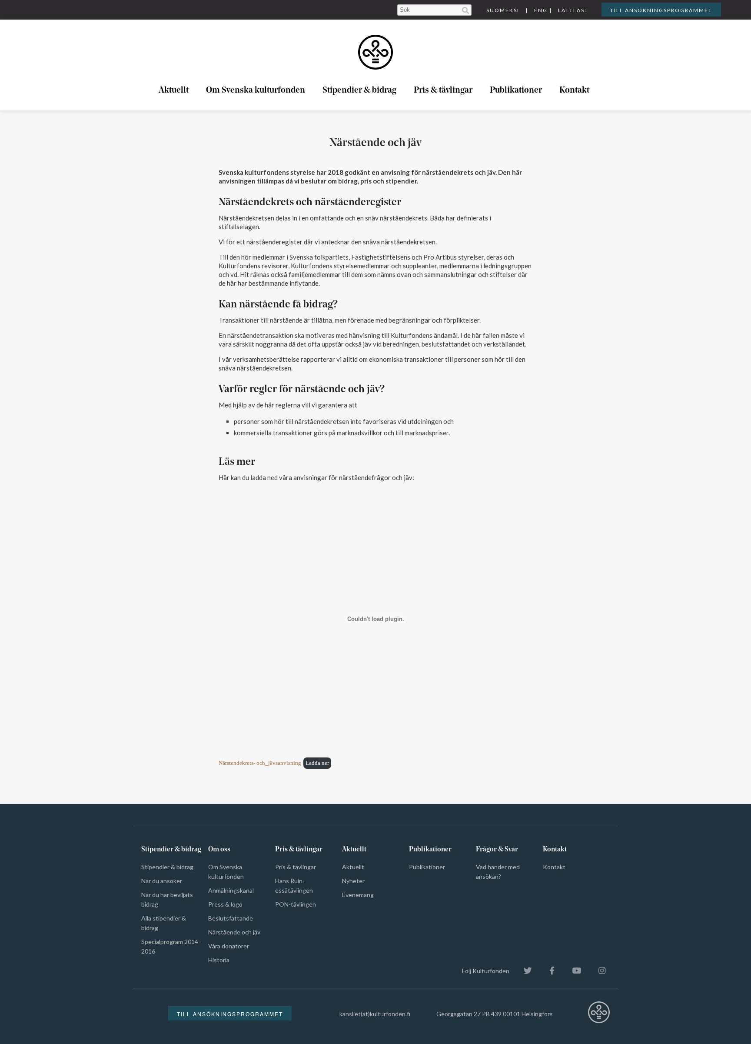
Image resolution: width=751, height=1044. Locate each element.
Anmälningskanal (231, 890)
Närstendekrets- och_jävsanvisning (260, 763)
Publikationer (516, 90)
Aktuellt (174, 90)
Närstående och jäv (234, 932)
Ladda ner (317, 763)
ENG (541, 10)
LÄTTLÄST (573, 10)
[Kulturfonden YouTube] (572, 970)
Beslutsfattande (230, 918)
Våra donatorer (228, 946)
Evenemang (358, 894)
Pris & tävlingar (443, 90)
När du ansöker (161, 880)
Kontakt (574, 90)
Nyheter (353, 880)
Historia (218, 960)
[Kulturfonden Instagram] (597, 970)
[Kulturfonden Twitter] (523, 970)
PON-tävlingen (295, 904)
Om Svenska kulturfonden (255, 90)
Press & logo (225, 904)
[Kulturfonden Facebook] (547, 970)
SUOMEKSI (502, 10)
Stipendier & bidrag (359, 90)
